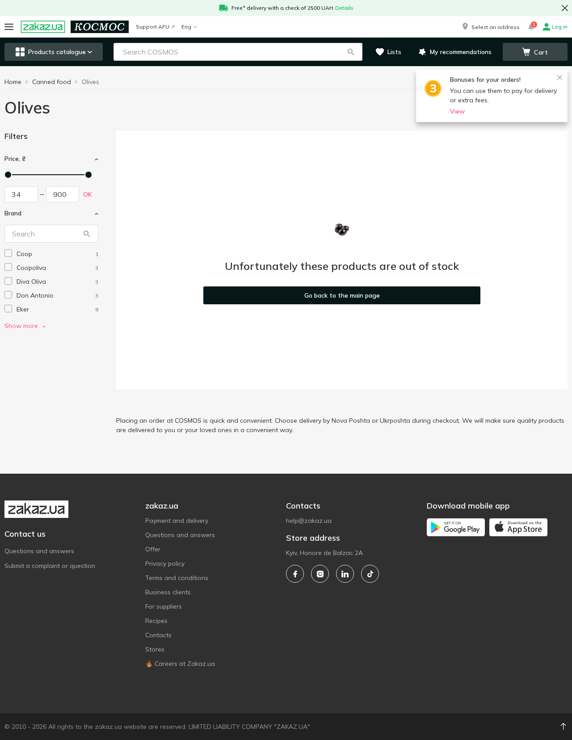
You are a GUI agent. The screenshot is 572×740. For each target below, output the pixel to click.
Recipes (156, 621)
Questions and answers (39, 551)
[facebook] (295, 574)
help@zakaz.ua (309, 521)
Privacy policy (165, 563)
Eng (186, 26)
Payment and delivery (176, 521)
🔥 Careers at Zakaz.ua (180, 664)
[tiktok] (370, 574)
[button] (490, 27)
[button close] (565, 8)
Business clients (168, 592)
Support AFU (152, 26)
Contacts (158, 635)
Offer (152, 549)
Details (344, 7)
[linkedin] (345, 574)
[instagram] (320, 574)
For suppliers (163, 606)
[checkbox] (8, 253)
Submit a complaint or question (49, 566)
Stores (154, 649)
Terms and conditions (176, 578)
